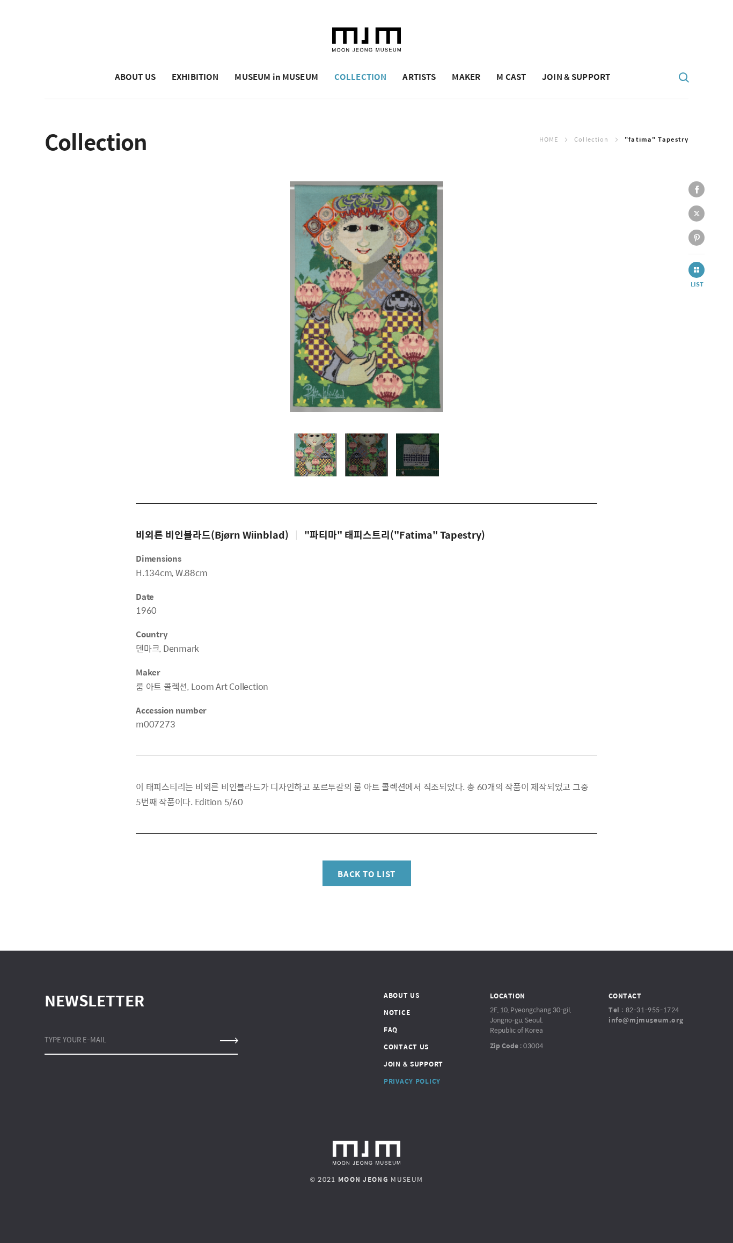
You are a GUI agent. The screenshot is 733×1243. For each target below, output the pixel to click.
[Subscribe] (228, 1040)
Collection (591, 139)
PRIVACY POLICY (412, 1081)
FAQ (391, 1029)
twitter (696, 213)
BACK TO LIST (366, 873)
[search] (684, 76)
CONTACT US (406, 1046)
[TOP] (690, 1219)
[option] (366, 296)
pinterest (696, 238)
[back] (696, 270)
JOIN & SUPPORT (413, 1064)
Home (548, 139)
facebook (696, 189)
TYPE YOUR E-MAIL (75, 1039)
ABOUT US (402, 995)
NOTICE (397, 1012)
